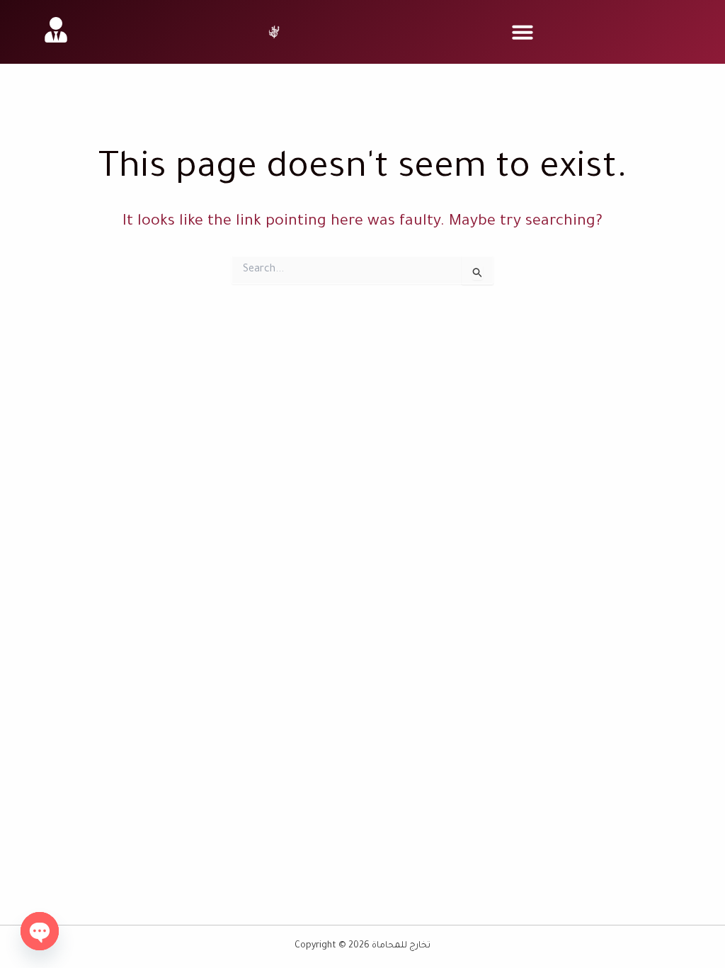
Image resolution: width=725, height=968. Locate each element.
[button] (523, 32)
